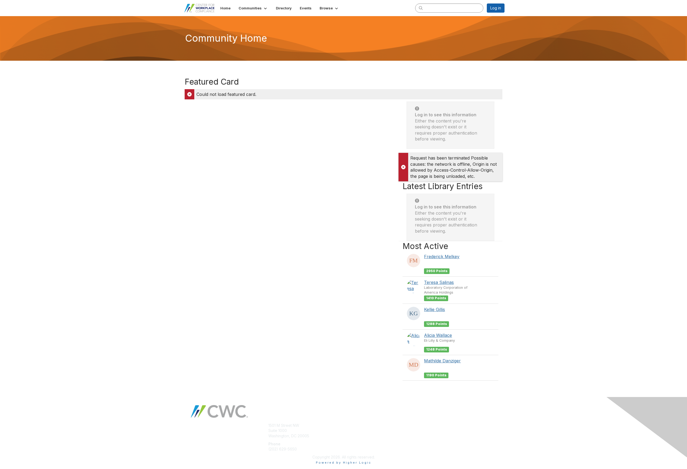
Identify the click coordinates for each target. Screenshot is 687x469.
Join (349, 425)
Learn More (356, 436)
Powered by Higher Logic (343, 462)
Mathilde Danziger (442, 360)
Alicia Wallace (438, 335)
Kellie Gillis (434, 309)
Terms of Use (435, 430)
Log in (495, 8)
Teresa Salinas (439, 282)
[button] (253, 8)
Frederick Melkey (441, 256)
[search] (420, 7)
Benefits (353, 430)
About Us (431, 425)
